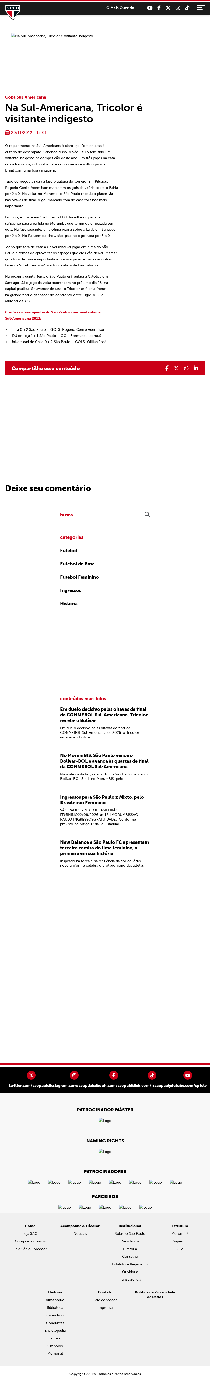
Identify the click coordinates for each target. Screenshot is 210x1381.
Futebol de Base (77, 564)
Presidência (130, 1241)
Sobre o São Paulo (130, 1233)
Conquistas (55, 1323)
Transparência (130, 1279)
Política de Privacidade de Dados (155, 1294)
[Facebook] (159, 8)
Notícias (80, 1233)
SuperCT (180, 1241)
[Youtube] (149, 8)
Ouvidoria (130, 1272)
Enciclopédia (55, 1330)
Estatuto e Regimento (130, 1264)
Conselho (130, 1256)
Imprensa (105, 1307)
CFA (180, 1249)
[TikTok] (187, 8)
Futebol (68, 550)
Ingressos (70, 590)
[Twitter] (168, 8)
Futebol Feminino (79, 577)
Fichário (55, 1338)
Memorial (55, 1353)
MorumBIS (180, 1233)
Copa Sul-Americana (25, 97)
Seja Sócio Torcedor (30, 1249)
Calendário (55, 1315)
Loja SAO (30, 1233)
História (69, 603)
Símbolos (55, 1346)
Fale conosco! (105, 1300)
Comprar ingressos (30, 1241)
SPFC (12, 12)
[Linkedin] (196, 368)
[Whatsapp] (186, 368)
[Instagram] (178, 8)
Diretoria (130, 1249)
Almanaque (55, 1300)
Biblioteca (55, 1307)
